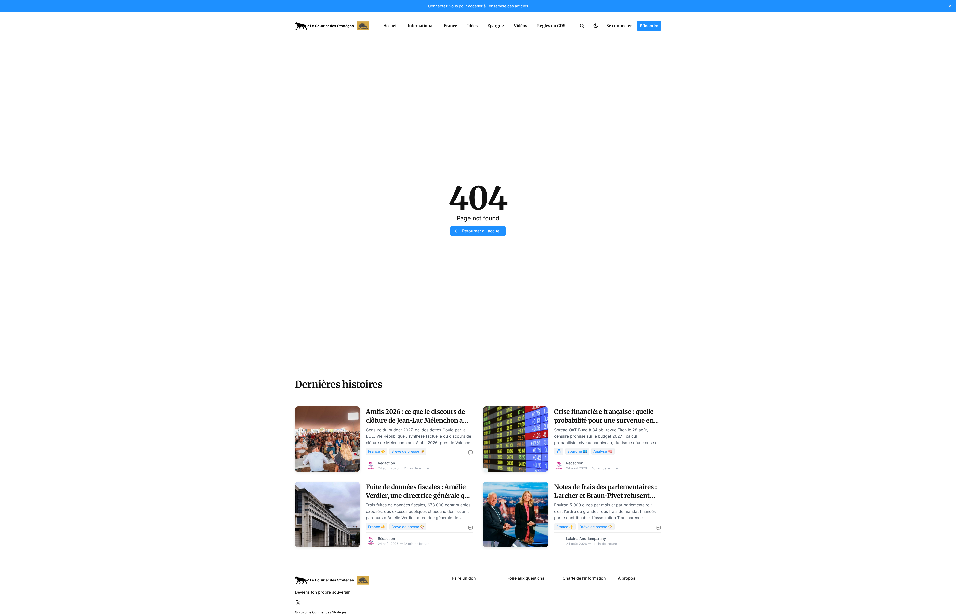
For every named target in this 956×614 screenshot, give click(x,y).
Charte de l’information (584, 578)
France (450, 25)
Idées (472, 25)
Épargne (495, 25)
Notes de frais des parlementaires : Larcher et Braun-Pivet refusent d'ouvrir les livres (605, 495)
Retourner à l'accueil (481, 230)
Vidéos (520, 25)
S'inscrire (649, 25)
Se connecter (619, 25)
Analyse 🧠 (602, 451)
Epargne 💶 (577, 451)
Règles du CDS (551, 25)
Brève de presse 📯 (407, 451)
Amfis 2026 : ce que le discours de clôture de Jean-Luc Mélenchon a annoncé (415, 420)
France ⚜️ (376, 451)
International (421, 25)
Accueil (391, 25)
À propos (626, 578)
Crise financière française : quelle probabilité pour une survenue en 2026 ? (604, 420)
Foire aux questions (525, 578)
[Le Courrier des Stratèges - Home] (334, 26)
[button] (582, 25)
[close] (950, 6)
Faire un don (464, 578)
